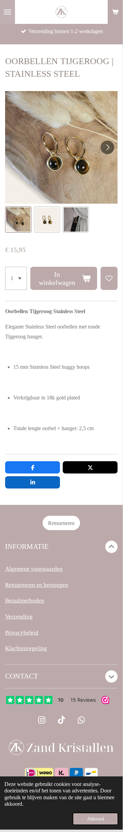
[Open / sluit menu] (7, 12)
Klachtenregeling (26, 648)
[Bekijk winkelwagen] (115, 12)
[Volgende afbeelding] (107, 147)
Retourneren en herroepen (36, 585)
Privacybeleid (22, 632)
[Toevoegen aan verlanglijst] (109, 278)
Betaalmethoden (24, 600)
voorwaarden (46, 569)
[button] (18, 219)
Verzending (19, 616)
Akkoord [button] (95, 818)
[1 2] (16, 278)
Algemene (17, 569)
